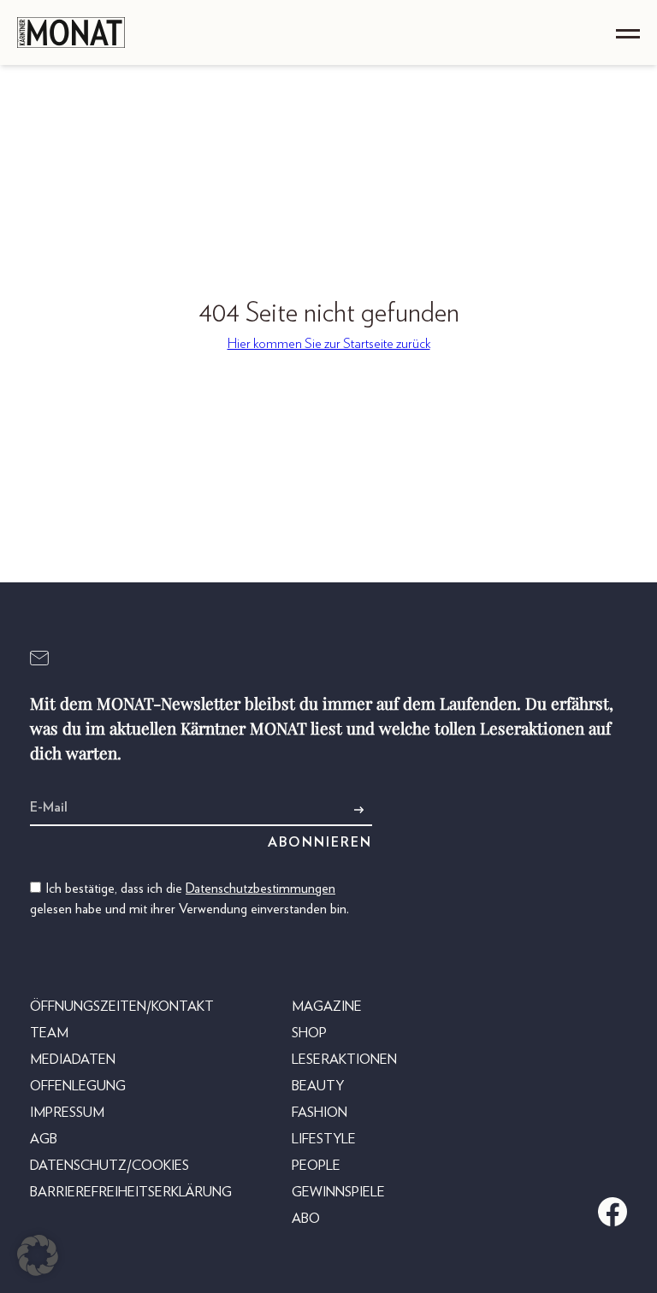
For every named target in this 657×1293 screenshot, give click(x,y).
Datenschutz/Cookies (109, 1165)
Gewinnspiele (338, 1192)
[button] (37, 1255)
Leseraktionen (344, 1059)
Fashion (319, 1112)
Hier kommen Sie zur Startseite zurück (329, 344)
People (316, 1165)
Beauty (318, 1086)
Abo (306, 1218)
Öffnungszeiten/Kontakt (122, 1006)
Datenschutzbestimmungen (260, 888)
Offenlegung (78, 1086)
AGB (43, 1139)
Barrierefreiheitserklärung (131, 1192)
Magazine (327, 1006)
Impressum (67, 1112)
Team (49, 1033)
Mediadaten (72, 1059)
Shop (309, 1033)
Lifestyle (324, 1139)
